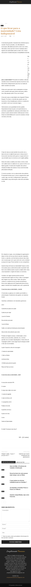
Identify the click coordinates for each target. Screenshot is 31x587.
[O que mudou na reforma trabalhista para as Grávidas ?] (5, 482)
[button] (29, 2)
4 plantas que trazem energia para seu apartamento (24, 455)
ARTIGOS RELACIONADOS (8, 462)
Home (2, 23)
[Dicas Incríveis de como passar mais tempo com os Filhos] (5, 475)
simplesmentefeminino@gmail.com (15, 577)
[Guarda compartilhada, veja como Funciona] (5, 496)
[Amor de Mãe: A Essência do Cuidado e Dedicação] (5, 467)
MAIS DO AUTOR (20, 462)
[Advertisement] (14, 66)
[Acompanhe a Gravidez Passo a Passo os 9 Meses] (5, 489)
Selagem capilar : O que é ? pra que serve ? (8, 454)
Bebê (6, 23)
